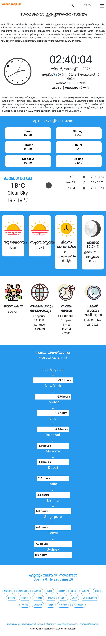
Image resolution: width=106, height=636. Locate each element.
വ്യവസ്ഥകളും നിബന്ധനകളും (62, 624)
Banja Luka (23, 591)
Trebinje (38, 597)
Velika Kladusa (90, 597)
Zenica (37, 591)
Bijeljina (11, 597)
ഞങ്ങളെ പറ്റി (13, 624)
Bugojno (85, 591)
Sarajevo (8, 591)
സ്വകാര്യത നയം (89, 624)
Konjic (50, 604)
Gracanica (64, 604)
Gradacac (79, 604)
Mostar (61, 591)
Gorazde (38, 604)
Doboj (63, 597)
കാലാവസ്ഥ (18, 178)
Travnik (51, 597)
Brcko (98, 591)
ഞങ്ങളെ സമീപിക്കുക (33, 624)
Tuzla (49, 591)
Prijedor (24, 597)
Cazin (74, 597)
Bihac (73, 591)
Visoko (25, 604)
